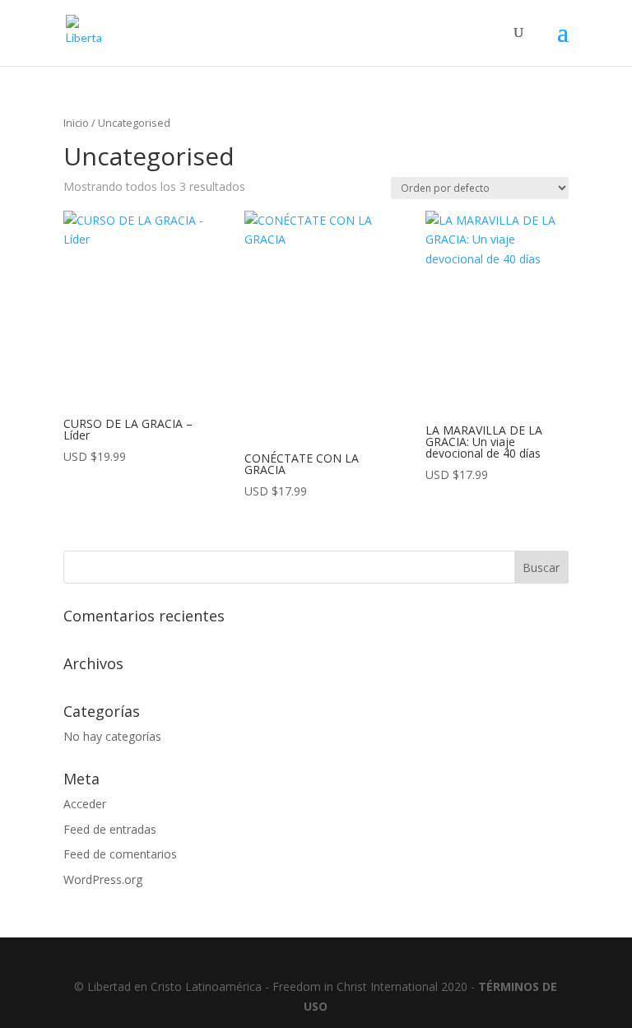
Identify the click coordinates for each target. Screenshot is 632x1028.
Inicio (76, 122)
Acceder (84, 804)
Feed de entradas (109, 829)
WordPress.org (102, 879)
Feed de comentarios (120, 854)
